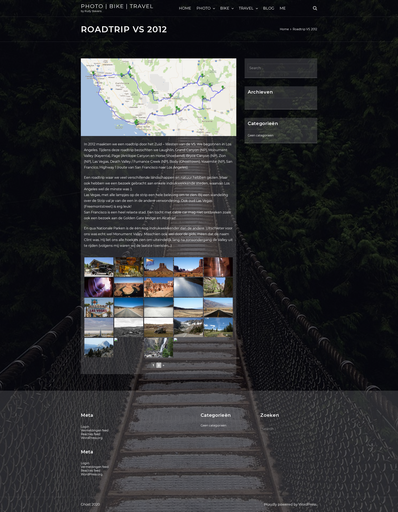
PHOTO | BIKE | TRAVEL (117, 6)
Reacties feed (90, 434)
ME (283, 8)
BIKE (224, 8)
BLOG (268, 8)
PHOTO (204, 8)
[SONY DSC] (98, 267)
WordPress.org (92, 438)
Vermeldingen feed (94, 430)
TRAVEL (246, 8)
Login (85, 427)
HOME (185, 8)
